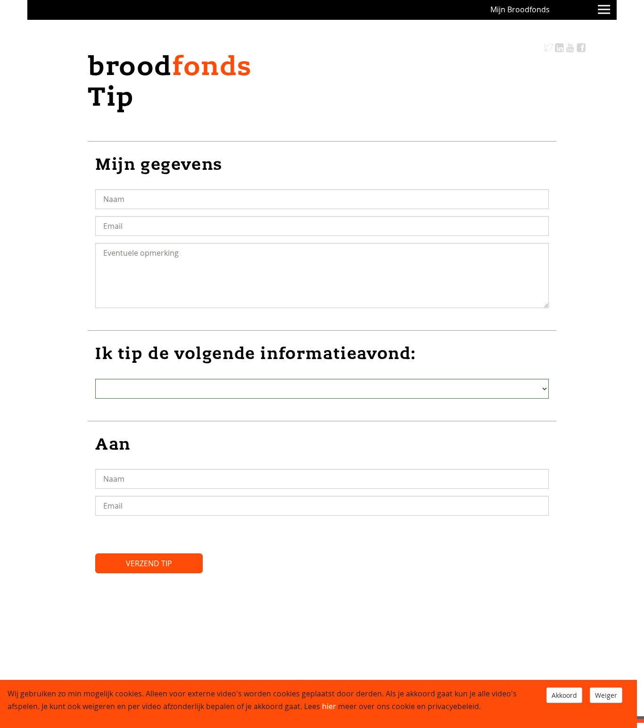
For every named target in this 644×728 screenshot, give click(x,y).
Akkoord (564, 695)
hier (329, 706)
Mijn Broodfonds (520, 9)
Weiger (606, 695)
